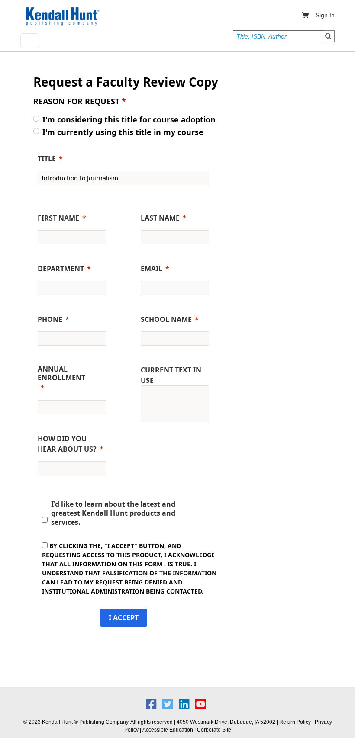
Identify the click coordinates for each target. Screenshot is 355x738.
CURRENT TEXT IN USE (171, 375)
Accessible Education (167, 730)
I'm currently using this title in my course (122, 132)
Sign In (325, 15)
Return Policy (295, 722)
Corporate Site (214, 730)
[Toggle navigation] (29, 40)
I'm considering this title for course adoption (129, 119)
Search (329, 36)
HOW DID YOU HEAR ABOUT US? (67, 444)
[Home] (61, 16)
